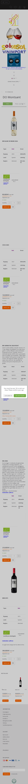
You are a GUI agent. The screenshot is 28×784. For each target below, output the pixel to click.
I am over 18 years (20, 395)
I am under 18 (8, 395)
